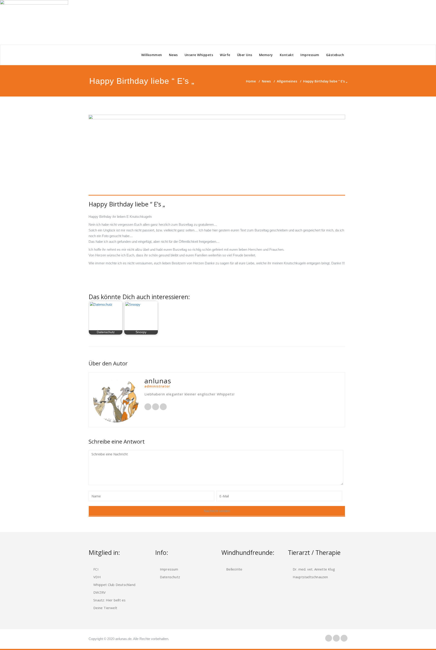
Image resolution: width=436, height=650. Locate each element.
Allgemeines (287, 81)
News (173, 55)
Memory (266, 55)
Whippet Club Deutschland (114, 584)
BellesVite (234, 569)
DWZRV (99, 592)
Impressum (309, 55)
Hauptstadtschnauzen (310, 577)
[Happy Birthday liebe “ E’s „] (217, 155)
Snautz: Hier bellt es (109, 600)
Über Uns (244, 55)
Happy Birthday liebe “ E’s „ (127, 204)
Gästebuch (335, 55)
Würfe (225, 55)
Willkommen (151, 55)
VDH (97, 577)
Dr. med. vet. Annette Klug (314, 569)
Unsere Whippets (199, 55)
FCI (96, 569)
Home (251, 81)
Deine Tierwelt (105, 607)
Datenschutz (170, 577)
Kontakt (287, 55)
